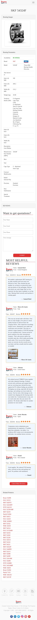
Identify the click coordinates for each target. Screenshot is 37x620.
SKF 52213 (6, 551)
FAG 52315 (7, 500)
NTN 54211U (7, 507)
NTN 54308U (7, 563)
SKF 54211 (6, 544)
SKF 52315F (7, 577)
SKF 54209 (6, 556)
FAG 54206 (7, 561)
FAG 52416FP (7, 505)
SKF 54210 (6, 512)
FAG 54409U (7, 549)
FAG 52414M (7, 558)
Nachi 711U (7, 572)
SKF (14, 61)
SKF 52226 (6, 537)
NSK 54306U (7, 521)
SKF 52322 (6, 523)
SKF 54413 (6, 516)
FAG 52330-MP (8, 509)
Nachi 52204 (7, 514)
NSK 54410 (7, 568)
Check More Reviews (18, 483)
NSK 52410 (7, 526)
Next (27, 33)
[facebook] (11, 616)
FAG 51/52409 (8, 530)
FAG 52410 (7, 519)
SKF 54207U (7, 502)
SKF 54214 (6, 528)
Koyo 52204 (7, 570)
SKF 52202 (6, 535)
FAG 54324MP (8, 565)
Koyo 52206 (7, 498)
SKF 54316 (6, 533)
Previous (8, 33)
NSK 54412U (7, 575)
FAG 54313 (7, 540)
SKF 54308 (6, 554)
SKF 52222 (6, 542)
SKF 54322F (7, 547)
